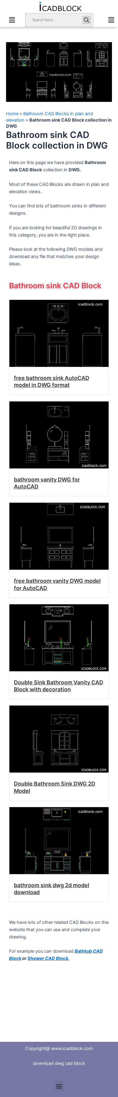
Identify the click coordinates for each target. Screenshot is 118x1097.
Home (12, 113)
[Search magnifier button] (86, 20)
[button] (12, 19)
